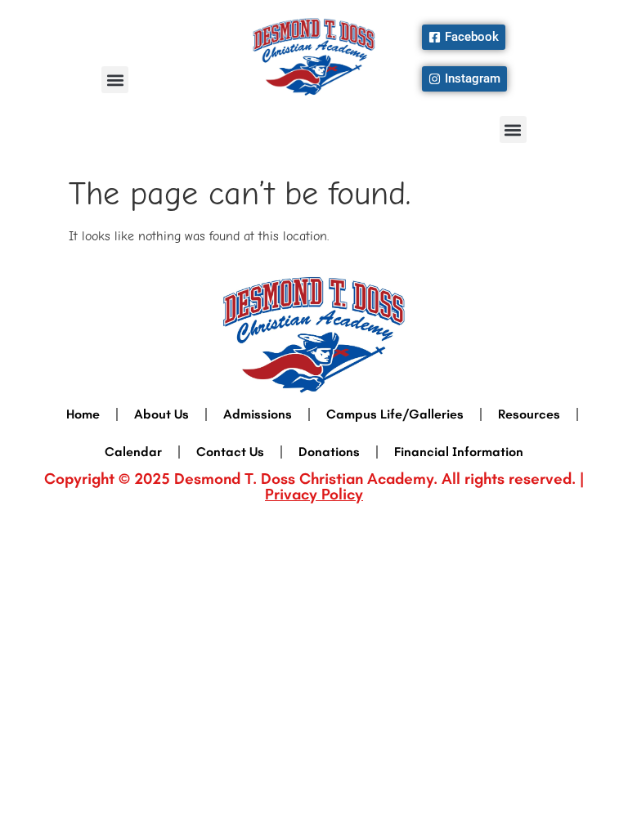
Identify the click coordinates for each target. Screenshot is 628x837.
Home (83, 414)
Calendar (133, 451)
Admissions (257, 414)
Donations (329, 451)
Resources (529, 414)
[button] (114, 79)
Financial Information (458, 451)
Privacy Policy (314, 494)
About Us (161, 414)
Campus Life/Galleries (395, 414)
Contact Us (230, 451)
